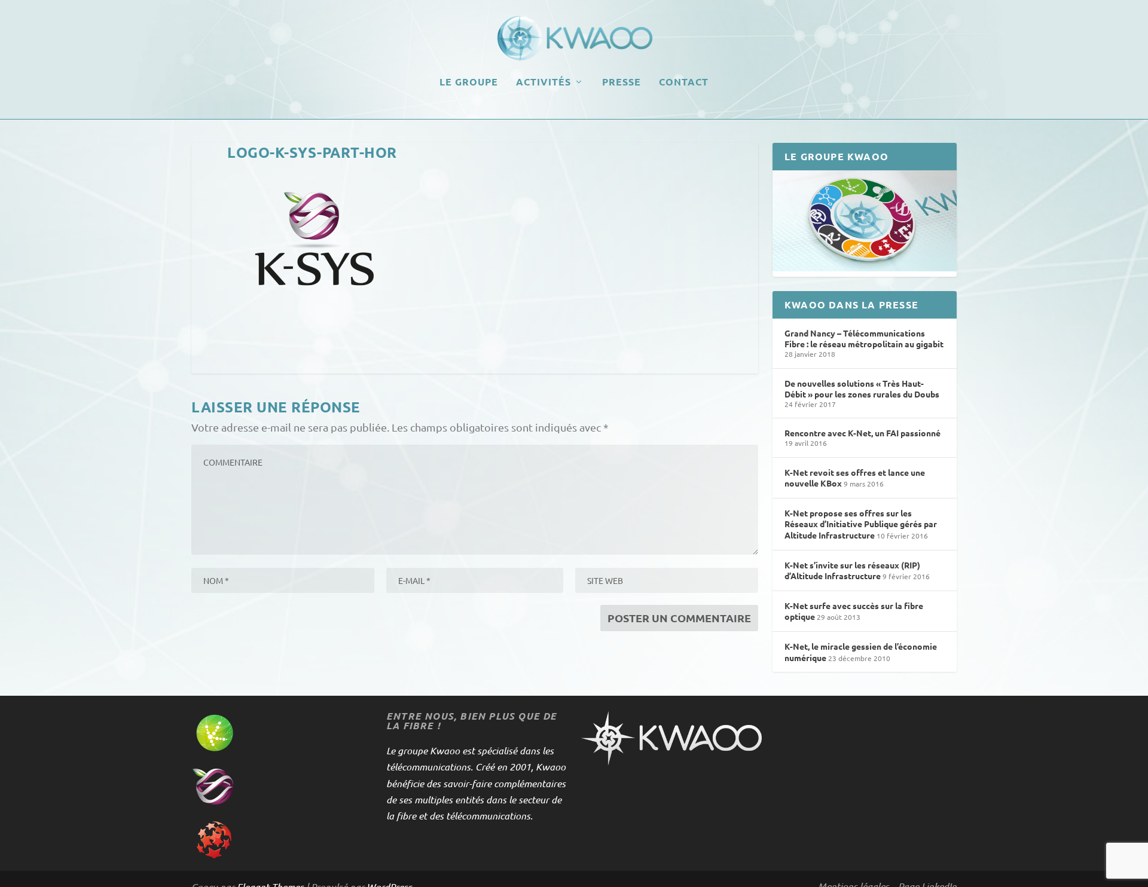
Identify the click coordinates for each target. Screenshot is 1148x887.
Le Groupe (468, 82)
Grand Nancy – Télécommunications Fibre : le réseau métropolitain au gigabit (864, 339)
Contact (684, 82)
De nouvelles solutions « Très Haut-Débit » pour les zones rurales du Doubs (861, 389)
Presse (621, 82)
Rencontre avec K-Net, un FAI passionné (862, 432)
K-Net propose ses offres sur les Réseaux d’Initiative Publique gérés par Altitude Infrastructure (860, 523)
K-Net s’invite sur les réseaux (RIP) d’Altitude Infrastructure (852, 570)
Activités (543, 82)
